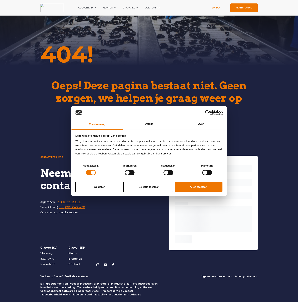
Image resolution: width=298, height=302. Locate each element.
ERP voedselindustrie (78, 283)
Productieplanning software (133, 287)
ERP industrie (116, 283)
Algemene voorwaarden (216, 276)
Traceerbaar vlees (87, 290)
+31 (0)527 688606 (68, 202)
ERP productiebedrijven (142, 283)
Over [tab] (201, 123)
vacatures (82, 276)
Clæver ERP (76, 247)
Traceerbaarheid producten (95, 287)
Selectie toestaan (149, 187)
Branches (75, 258)
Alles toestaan (198, 187)
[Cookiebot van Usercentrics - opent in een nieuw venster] (208, 112)
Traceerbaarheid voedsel (117, 290)
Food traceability (96, 294)
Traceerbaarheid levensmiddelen (61, 294)
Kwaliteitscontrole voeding (57, 287)
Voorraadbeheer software (56, 290)
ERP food (100, 283)
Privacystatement (246, 276)
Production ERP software (125, 294)
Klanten (73, 253)
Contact (74, 264)
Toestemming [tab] (97, 124)
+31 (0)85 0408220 (72, 207)
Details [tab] (149, 123)
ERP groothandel (51, 283)
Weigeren (99, 187)
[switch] (130, 172)
